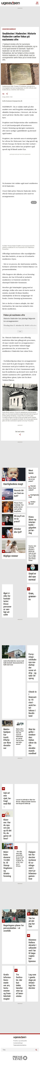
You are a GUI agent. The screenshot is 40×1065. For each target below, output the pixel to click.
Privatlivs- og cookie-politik (20, 1040)
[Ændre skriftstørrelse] (3, 94)
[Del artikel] (7, 94)
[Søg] (36, 1050)
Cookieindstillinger (18, 1043)
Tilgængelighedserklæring (19, 1045)
